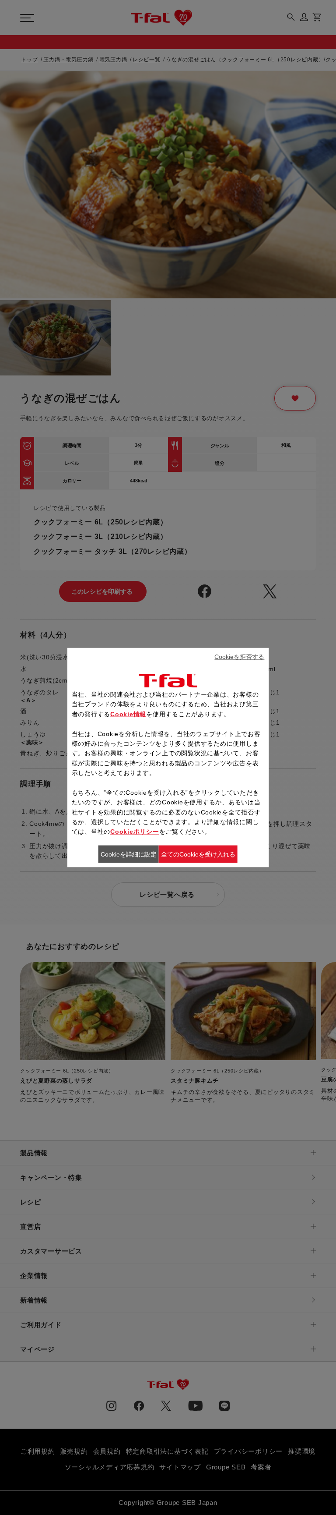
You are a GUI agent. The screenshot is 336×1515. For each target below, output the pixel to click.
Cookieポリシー (134, 831)
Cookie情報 (128, 713)
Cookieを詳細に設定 (129, 853)
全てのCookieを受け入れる (198, 853)
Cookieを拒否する (239, 656)
